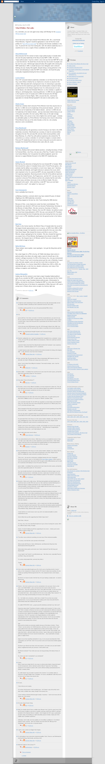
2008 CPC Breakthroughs (73, 482)
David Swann (68, 166)
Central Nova (70, 448)
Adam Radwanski (71, 108)
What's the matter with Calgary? (75, 280)
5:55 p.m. (39, 698)
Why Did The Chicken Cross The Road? (77, 412)
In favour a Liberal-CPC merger (75, 288)
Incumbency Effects (72, 486)
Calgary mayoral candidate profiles (75, 281)
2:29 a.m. (34, 382)
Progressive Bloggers (72, 184)
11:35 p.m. (43, 334)
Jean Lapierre (70, 439)
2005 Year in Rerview (72, 359)
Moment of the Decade (73, 291)
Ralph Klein (70, 440)
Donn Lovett (68, 167)
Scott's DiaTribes (71, 127)
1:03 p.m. (33, 446)
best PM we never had (29, 44)
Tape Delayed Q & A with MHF (76, 76)
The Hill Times (70, 201)
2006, (71, 416)
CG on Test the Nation (72, 326)
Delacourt (69, 116)
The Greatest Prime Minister (74, 434)
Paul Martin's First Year (73, 378)
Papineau (69, 447)
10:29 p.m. (36, 747)
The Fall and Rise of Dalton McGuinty (76, 264)
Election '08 (71, 250)
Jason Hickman (29, 435)
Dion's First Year (71, 335)
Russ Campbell (69, 180)
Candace (27, 376)
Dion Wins (69, 350)
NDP (87, 269)
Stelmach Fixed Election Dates (74, 397)
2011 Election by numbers (73, 470)
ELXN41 (69, 248)
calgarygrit (27, 367)
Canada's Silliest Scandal (73, 428)
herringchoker (28, 747)
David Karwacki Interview (73, 337)
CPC (70, 270)
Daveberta (69, 114)
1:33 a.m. (34, 376)
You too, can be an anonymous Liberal (76, 394)
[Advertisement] (38, 9)
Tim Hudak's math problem (74, 388)
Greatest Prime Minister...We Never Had (77, 432)
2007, (74, 416)
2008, (78, 416)
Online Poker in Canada (73, 100)
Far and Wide (70, 117)
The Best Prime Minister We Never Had (78, 63)
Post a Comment (26, 752)
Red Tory (27, 382)
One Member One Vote (73, 307)
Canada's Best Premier (73, 431)
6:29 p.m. (39, 732)
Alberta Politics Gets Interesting (75, 302)
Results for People (71, 353)
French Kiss (70, 459)
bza (26, 392)
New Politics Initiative (47, 459)
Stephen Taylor (71, 130)
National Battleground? (72, 485)
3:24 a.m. (31, 392)
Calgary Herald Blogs (72, 193)
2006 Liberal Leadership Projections (76, 488)
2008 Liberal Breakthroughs (74, 483)
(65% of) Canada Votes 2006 (74, 256)
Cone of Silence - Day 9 (74, 82)
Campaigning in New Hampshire (75, 321)
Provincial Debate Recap (73, 380)
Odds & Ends (72, 65)
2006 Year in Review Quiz (73, 348)
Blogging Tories (71, 187)
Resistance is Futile (72, 401)
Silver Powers (70, 129)
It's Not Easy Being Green (75, 80)
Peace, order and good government (74, 177)
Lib (68, 270)
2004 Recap (70, 374)
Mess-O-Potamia (73, 84)
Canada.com (70, 203)
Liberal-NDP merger (72, 478)
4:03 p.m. (39, 533)
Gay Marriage (70, 375)
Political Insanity (71, 316)
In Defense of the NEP (72, 364)
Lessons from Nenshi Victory (74, 278)
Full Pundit (69, 198)
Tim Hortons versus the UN (74, 389)
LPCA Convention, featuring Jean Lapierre (77, 369)
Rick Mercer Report (72, 458)
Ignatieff (85, 296)
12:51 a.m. (35, 367)
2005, (68, 416)
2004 (87, 421)
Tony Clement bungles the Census (75, 283)
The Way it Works (71, 462)
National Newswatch (72, 205)
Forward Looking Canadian (32, 334)
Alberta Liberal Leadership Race (75, 312)
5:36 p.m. (39, 582)
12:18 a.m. (39, 354)
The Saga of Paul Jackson (73, 332)
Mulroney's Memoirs (72, 456)
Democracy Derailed (72, 464)
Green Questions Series (73, 342)
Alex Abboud (68, 164)
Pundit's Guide (70, 125)
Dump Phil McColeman (70, 169)
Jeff (26, 310)
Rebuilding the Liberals (72, 356)
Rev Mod (67, 178)
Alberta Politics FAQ (72, 272)
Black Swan (70, 461)
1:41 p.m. (31, 477)
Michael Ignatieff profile (73, 305)
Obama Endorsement (72, 324)
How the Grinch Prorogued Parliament (76, 393)
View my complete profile (75, 515)
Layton (81, 296)
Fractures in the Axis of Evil (75, 67)
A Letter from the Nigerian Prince (75, 396)
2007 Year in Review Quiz (73, 331)
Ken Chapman (68, 175)
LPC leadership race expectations (75, 267)
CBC (68, 195)
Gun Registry (70, 377)
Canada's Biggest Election (73, 429)
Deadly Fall (70, 453)
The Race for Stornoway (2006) (75, 254)
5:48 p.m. (31, 678)
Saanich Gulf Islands (72, 445)
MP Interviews (70, 304)
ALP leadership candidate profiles (75, 265)
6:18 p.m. (31, 725)
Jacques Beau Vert (30, 354)
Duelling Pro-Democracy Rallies (75, 318)
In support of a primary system (75, 262)
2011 (87, 416)
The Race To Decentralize (73, 410)
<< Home (24, 755)
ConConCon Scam (73, 78)
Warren (69, 132)
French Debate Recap (72, 382)
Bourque (69, 192)
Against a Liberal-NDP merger (74, 289)
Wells (68, 133)
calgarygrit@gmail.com (78, 40)
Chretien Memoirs (71, 455)
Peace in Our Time (72, 339)
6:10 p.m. (31, 705)
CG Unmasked (71, 351)
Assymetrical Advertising (73, 407)
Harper (69, 297)
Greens (81, 269)
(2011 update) (81, 478)
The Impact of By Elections (74, 480)
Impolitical (69, 121)
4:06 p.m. (39, 565)
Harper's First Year (72, 343)
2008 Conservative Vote (73, 475)
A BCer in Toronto (71, 106)
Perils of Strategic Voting (73, 489)
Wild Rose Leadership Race (74, 300)
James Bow (70, 122)
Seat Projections (71, 474)
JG (26, 477)
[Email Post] (36, 290)
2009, (81, 416)
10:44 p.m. (31, 310)
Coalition (69, 319)
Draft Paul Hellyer (71, 358)
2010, (84, 416)
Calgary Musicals (71, 101)
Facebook (80, 51)
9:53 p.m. (31, 290)
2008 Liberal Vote (71, 477)
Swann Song (70, 273)
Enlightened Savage (70, 170)
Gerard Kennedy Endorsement (75, 354)
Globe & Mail (70, 200)
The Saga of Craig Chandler (74, 334)
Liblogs (69, 182)
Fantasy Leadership (72, 404)
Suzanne (27, 446)
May (78, 296)
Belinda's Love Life (71, 409)
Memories (69, 405)
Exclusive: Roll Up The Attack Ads (75, 391)
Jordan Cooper (69, 174)
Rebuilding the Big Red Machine (75, 323)
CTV (68, 197)
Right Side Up (70, 466)
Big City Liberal (71, 110)
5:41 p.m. (31, 658)
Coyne (69, 113)
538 (68, 119)
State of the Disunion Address (74, 367)
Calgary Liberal (71, 111)
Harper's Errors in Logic (73, 366)
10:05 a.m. (37, 435)
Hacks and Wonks (69, 172)
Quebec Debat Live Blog (73, 340)
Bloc (84, 269)
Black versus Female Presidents (75, 399)
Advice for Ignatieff (71, 299)
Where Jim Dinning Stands (73, 402)
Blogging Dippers (71, 185)
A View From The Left (70, 163)
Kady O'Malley (70, 124)
